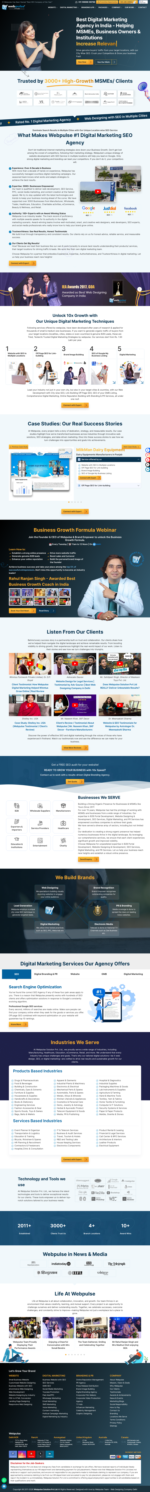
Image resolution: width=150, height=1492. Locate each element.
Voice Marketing (129, 378)
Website (52, 7)
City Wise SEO (16, 366)
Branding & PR (87, 7)
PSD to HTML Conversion (20, 1398)
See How (82, 62)
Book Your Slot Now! (20, 611)
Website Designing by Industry (22, 1395)
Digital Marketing (68, 7)
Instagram (22, 1456)
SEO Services (48, 1383)
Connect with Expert (20, 263)
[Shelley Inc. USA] (30, 705)
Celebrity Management (86, 1410)
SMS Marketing (128, 382)
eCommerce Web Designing (21, 1389)
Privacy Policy (116, 1423)
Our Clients (114, 1389)
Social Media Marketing (132, 363)
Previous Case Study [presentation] (19, 447)
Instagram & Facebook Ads (132, 370)
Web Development (17, 1392)
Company (116, 7)
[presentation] (10, 289)
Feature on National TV (76, 378)
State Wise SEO (16, 369)
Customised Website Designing (22, 1383)
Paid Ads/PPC (48, 1395)
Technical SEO (44, 372)
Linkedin (50, 1456)
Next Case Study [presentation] (130, 447)
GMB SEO (47, 1386)
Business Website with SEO (20, 1386)
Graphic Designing (84, 1413)
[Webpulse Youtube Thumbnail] (98, 192)
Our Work (129, 7)
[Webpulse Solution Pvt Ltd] (13, 7)
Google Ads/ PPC (129, 366)
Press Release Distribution (87, 1386)
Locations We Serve (118, 1417)
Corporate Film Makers (86, 1395)
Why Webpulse (116, 1386)
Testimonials (115, 1392)
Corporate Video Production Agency (88, 1399)
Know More (16, 1024)
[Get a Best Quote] (4, 1486)
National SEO (15, 372)
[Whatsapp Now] (4, 1480)
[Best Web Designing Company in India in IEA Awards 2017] (27, 592)
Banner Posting (100, 369)
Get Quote (72, 781)
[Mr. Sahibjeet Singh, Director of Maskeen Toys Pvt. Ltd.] (120, 664)
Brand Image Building (85, 1389)
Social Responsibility (118, 1404)
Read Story (44, 611)
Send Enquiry (86, 859)
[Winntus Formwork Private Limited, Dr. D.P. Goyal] (30, 664)
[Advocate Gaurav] (75, 664)
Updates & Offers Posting (105, 372)
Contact (142, 7)
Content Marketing (46, 375)
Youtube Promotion (51, 1392)
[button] (108, 459)
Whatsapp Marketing (131, 375)
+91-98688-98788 (86, 2)
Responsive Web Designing (20, 1404)
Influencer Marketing (85, 1407)
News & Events (116, 1398)
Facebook (13, 1456)
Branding (114, 1413)
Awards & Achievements (120, 1395)
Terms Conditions (117, 1420)
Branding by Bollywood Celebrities (76, 370)
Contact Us (115, 1410)
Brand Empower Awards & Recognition (76, 364)
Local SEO (14, 363)
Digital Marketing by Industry (55, 1417)
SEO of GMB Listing (102, 363)
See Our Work (103, 62)
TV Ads (79, 1404)
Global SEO (15, 376)
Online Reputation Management (90, 1380)
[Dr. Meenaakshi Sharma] (120, 705)
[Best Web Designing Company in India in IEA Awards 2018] (39, 592)
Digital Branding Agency (86, 1392)
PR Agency (81, 1383)
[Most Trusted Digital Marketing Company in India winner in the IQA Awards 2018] (64, 592)
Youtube (31, 1456)
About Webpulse (117, 1380)
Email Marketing (49, 1401)
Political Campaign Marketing (55, 1413)
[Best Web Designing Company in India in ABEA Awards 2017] (14, 592)
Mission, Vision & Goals (120, 1383)
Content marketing (51, 1410)
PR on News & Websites (76, 375)
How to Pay (115, 1407)
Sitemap (113, 1426)
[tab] (16, 808)
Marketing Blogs (117, 1401)
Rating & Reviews (101, 366)
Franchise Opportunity (108, 2)
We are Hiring (126, 2)
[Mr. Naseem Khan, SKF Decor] (75, 705)
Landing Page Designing (19, 1401)
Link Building (43, 363)
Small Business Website (19, 1380)
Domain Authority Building (45, 367)
